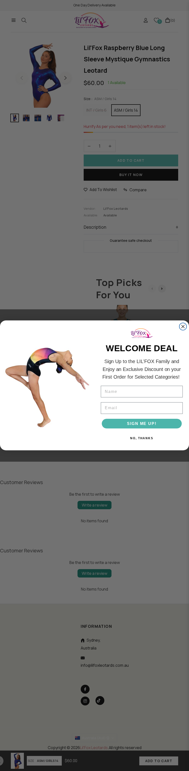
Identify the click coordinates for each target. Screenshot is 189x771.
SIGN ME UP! (141, 423)
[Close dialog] (183, 326)
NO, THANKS (141, 438)
